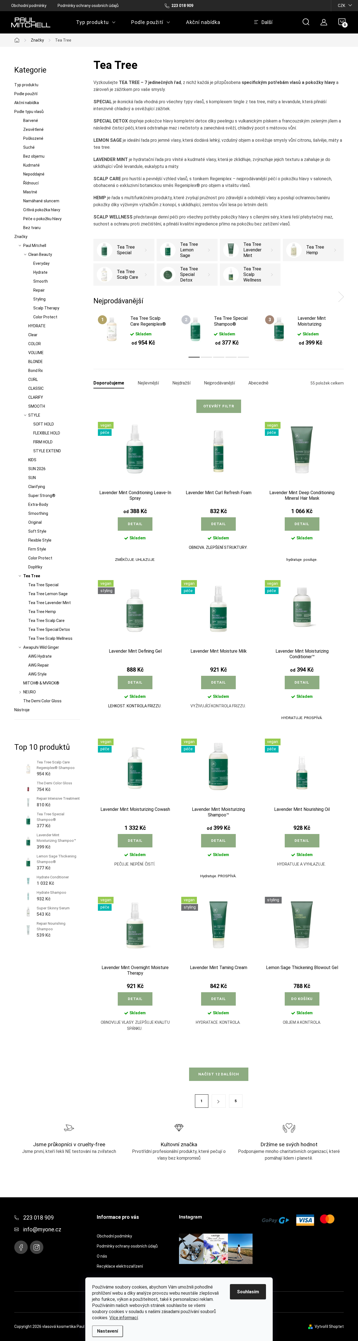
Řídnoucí (31, 183)
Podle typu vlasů (29, 111)
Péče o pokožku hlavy (42, 219)
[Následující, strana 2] (219, 1101)
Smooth (40, 281)
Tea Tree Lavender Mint (49, 602)
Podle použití (25, 94)
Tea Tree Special (43, 585)
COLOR (34, 344)
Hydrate (40, 272)
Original (35, 522)
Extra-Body (38, 504)
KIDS (32, 460)
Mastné (30, 192)
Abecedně (258, 383)
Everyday (41, 263)
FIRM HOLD (43, 442)
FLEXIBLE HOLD (46, 433)
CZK (341, 5)
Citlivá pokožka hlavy (41, 210)
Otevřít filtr (218, 406)
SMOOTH (36, 406)
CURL (33, 379)
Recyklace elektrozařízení (120, 1266)
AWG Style (37, 674)
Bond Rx (35, 370)
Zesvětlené (33, 129)
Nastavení (107, 1331)
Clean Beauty (40, 254)
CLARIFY (35, 397)
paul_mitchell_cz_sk (36, 1247)
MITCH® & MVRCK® (41, 683)
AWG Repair (38, 665)
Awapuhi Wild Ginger (41, 647)
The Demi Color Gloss (42, 701)
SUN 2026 (37, 469)
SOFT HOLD (43, 424)
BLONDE (35, 361)
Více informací (123, 1317)
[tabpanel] (135, 330)
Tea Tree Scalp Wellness (50, 638)
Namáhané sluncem (41, 201)
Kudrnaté (31, 165)
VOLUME (36, 352)
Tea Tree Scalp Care (46, 620)
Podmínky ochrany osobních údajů (88, 5)
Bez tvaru (32, 227)
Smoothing (38, 513)
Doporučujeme (108, 383)
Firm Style (37, 549)
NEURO (29, 692)
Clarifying (36, 486)
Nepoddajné (33, 174)
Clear (32, 335)
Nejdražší (181, 383)
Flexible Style (39, 540)
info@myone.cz (42, 1229)
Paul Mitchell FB (21, 1247)
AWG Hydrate (40, 656)
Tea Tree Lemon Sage (48, 594)
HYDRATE (37, 326)
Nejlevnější (148, 383)
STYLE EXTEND (47, 451)
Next (341, 296)
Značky (20, 236)
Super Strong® (41, 495)
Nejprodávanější (219, 383)
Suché (29, 147)
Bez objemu (33, 156)
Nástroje (22, 710)
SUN (32, 477)
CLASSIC (36, 388)
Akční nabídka (26, 102)
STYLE (34, 415)
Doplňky (35, 567)
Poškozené (33, 138)
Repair (39, 290)
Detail (135, 524)
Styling (39, 299)
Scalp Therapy (46, 308)
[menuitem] (95, 22)
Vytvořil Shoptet (329, 1326)
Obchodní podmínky (28, 5)
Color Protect (45, 317)
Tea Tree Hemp (42, 611)
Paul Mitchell (34, 245)
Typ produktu (26, 85)
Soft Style (37, 531)
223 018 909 (38, 1217)
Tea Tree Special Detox (49, 629)
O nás (102, 1256)
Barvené (30, 120)
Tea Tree (31, 576)
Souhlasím (248, 1291)
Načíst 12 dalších (218, 1074)
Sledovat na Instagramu (220, 1272)
